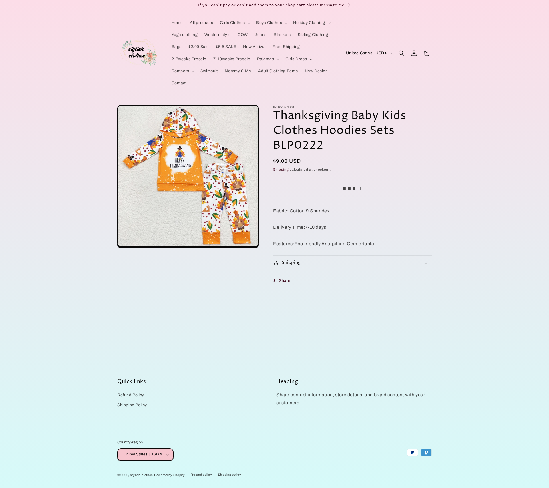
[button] (234, 23)
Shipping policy (229, 475)
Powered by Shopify (169, 475)
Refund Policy (130, 395)
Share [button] (285, 280)
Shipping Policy (132, 405)
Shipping (281, 170)
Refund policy (201, 475)
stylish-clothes (141, 475)
